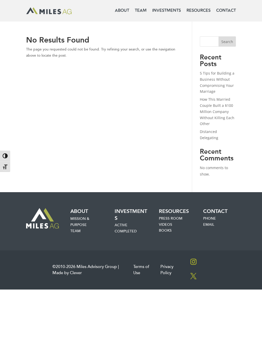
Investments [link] (166, 10)
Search (227, 41)
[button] (193, 262)
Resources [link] (199, 10)
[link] (49, 11)
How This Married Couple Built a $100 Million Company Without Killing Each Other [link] (217, 111)
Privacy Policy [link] (166, 270)
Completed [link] (126, 231)
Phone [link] (209, 218)
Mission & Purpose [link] (79, 222)
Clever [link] (76, 273)
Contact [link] (226, 10)
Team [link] (141, 10)
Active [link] (121, 225)
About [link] (122, 10)
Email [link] (208, 225)
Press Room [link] (170, 218)
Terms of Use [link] (141, 270)
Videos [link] (165, 225)
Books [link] (165, 230)
